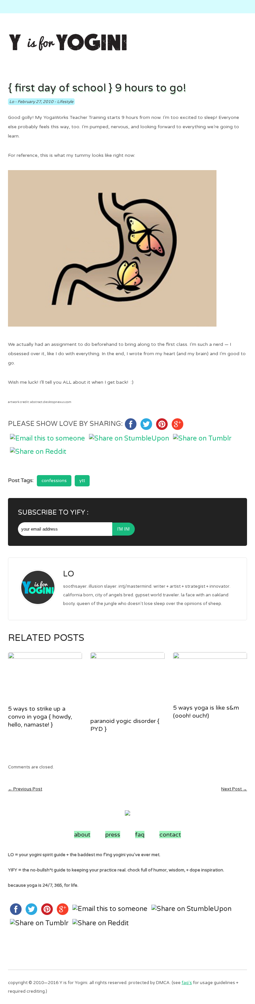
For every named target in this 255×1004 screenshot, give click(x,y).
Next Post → (234, 789)
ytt (82, 480)
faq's (187, 982)
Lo (11, 101)
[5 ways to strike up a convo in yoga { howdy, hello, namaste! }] (45, 676)
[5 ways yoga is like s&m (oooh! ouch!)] (210, 676)
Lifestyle (65, 101)
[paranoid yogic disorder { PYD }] (127, 683)
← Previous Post (25, 789)
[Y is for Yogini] (68, 43)
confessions (54, 480)
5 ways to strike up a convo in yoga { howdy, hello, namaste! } (40, 716)
